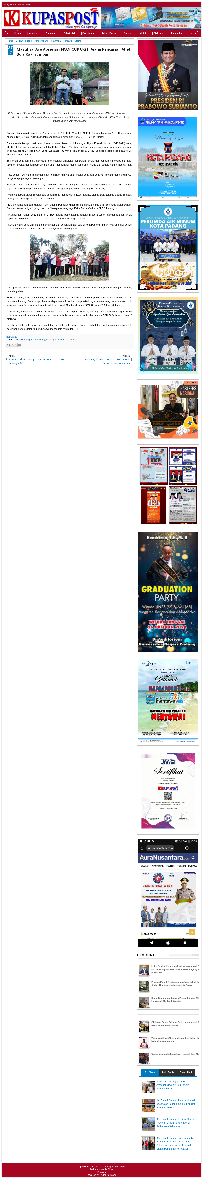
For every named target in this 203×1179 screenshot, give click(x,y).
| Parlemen (50, 33)
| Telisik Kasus (108, 33)
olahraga (51, 339)
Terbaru (61, 339)
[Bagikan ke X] (16, 345)
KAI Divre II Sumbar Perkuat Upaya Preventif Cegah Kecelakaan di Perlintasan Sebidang (175, 1123)
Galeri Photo (186, 1072)
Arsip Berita (168, 1072)
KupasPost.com (85, 1166)
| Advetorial (69, 33)
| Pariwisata (87, 33)
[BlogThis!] (12, 345)
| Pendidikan (176, 33)
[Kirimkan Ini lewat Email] (8, 345)
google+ (191, 4)
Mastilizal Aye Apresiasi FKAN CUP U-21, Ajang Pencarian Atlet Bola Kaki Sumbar (73, 52)
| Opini (142, 33)
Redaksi (101, 1172)
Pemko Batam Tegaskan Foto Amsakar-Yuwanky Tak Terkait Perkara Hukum (172, 1085)
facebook (186, 4)
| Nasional (32, 33)
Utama (70, 339)
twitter (181, 4)
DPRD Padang (22, 339)
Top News (150, 1072)
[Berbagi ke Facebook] (19, 345)
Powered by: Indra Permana (101, 1175)
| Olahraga (158, 33)
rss (196, 4)
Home (17, 33)
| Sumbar (127, 33)
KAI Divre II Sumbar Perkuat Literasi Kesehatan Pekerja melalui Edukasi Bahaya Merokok (175, 1104)
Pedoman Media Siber (101, 1169)
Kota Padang (38, 339)
